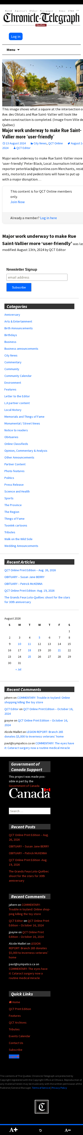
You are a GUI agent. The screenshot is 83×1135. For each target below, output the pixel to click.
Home (16, 1002)
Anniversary (12, 315)
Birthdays (10, 335)
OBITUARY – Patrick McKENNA (23, 584)
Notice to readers (16, 430)
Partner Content (14, 464)
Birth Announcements (18, 328)
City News (40, 143)
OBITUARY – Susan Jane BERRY (24, 577)
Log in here (48, 218)
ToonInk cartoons (15, 525)
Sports (9, 498)
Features (10, 389)
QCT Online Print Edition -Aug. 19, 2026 (29, 591)
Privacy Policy (59, 1087)
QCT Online (55, 143)
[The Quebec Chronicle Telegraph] (41, 17)
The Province (13, 505)
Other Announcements (19, 457)
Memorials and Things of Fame (24, 417)
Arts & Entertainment (18, 321)
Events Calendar (19, 1036)
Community (11, 369)
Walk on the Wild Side (18, 539)
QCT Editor (23, 148)
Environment (12, 383)
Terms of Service (41, 1087)
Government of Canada (24, 786)
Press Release (14, 485)
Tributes (9, 532)
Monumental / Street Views (22, 423)
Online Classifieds (16, 444)
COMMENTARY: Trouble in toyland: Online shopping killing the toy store (29, 909)
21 (59, 650)
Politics (9, 478)
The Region (11, 512)
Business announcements (21, 349)
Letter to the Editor (17, 396)
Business (10, 342)
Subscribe (15, 1050)
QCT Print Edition (20, 1009)
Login (13, 1056)
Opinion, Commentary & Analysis (25, 451)
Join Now (17, 202)
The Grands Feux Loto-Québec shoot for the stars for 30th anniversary (29, 876)
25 (29, 657)
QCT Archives (18, 1022)
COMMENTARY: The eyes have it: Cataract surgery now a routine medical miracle (28, 973)
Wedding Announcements (21, 546)
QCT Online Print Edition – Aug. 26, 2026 (30, 570)
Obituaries (11, 437)
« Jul (18, 669)
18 (29, 650)
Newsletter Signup (21, 269)
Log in (15, 36)
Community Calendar (18, 376)
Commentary (12, 362)
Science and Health (17, 491)
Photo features (14, 471)
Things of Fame (14, 519)
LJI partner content (17, 403)
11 (29, 644)
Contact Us (16, 1043)
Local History (12, 410)
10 (19, 644)
